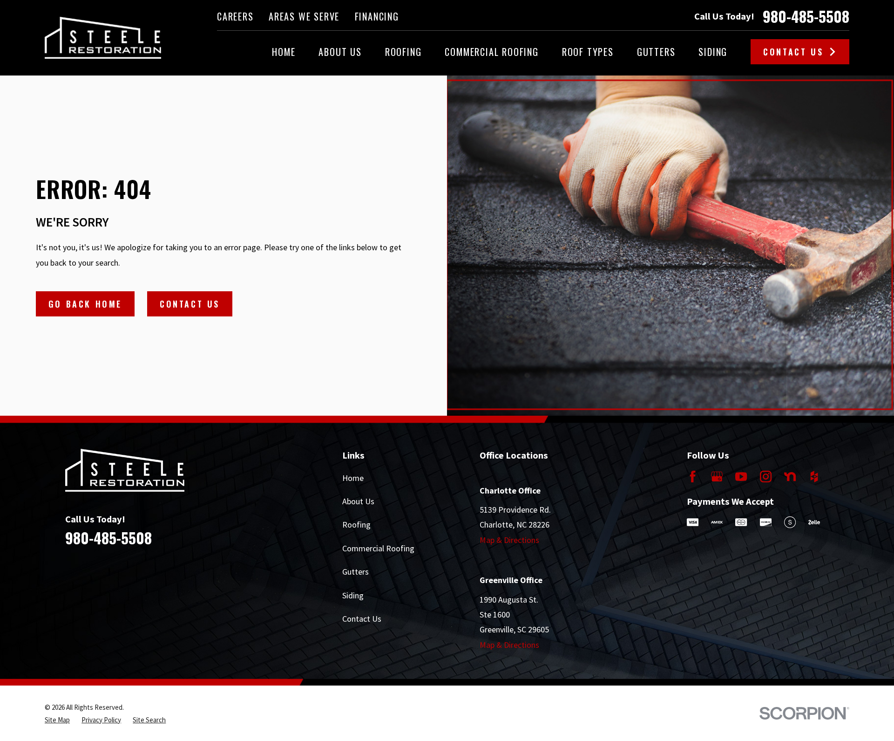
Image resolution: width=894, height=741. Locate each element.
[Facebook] (692, 476)
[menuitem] (57, 720)
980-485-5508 (806, 16)
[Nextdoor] (790, 476)
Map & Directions (509, 540)
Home (353, 478)
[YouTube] (741, 476)
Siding (353, 595)
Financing (377, 16)
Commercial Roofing (378, 548)
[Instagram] (766, 476)
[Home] (103, 37)
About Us (358, 501)
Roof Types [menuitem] (588, 52)
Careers (235, 16)
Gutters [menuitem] (656, 52)
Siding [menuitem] (712, 52)
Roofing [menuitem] (403, 52)
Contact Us (793, 52)
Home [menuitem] (283, 52)
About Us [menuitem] (339, 52)
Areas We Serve (304, 16)
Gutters (355, 571)
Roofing (356, 524)
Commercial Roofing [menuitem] (491, 52)
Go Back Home (85, 304)
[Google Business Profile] (717, 476)
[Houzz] (814, 476)
